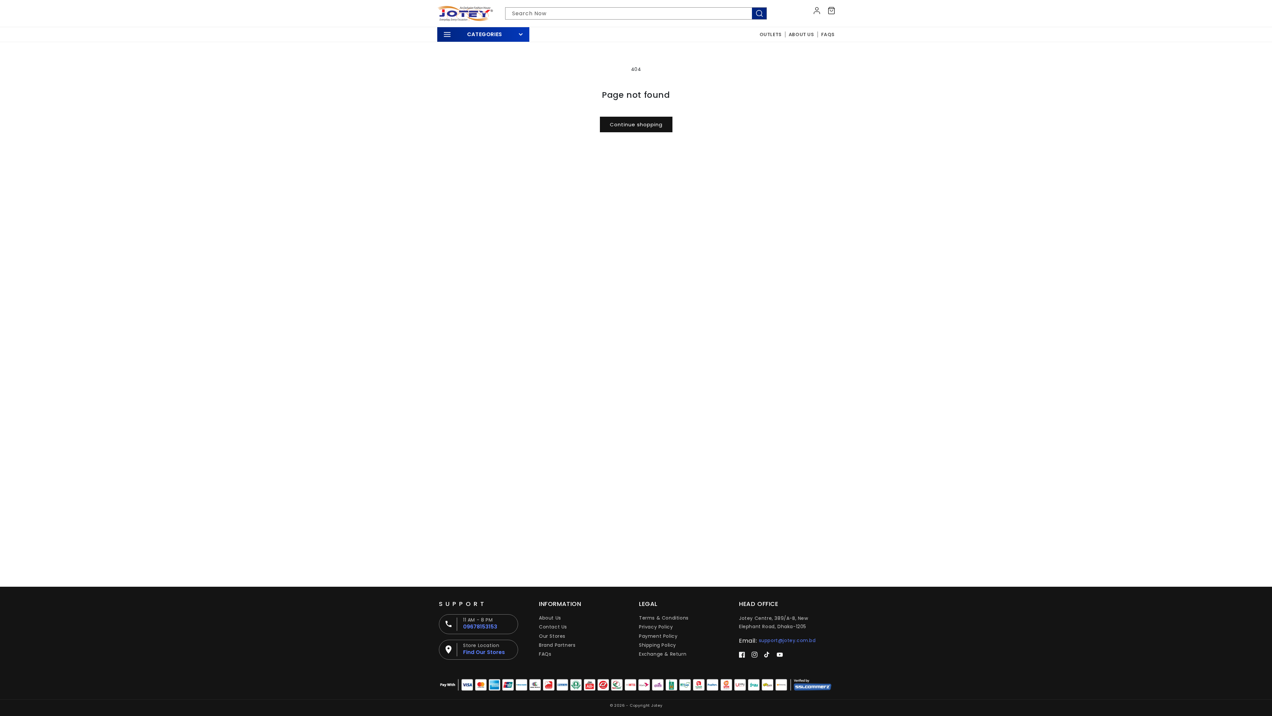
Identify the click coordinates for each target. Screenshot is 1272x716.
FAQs (545, 654)
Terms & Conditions (664, 618)
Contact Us (553, 627)
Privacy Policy (656, 627)
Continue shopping (636, 124)
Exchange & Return (662, 654)
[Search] (759, 13)
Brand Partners (557, 645)
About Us (550, 618)
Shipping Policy (657, 645)
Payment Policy (658, 636)
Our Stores (552, 636)
